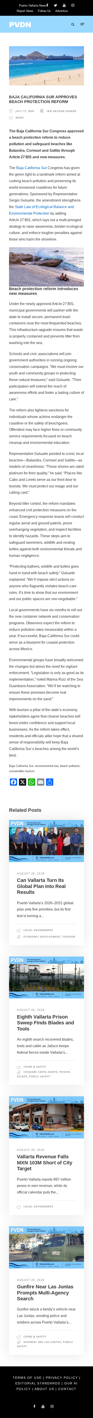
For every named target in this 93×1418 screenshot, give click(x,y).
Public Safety (39, 1076)
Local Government (38, 930)
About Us (45, 1389)
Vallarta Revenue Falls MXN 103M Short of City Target (44, 1162)
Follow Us (44, 11)
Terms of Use (28, 1377)
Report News (25, 11)
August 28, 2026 (31, 873)
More (20, 117)
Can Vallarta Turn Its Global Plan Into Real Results (41, 886)
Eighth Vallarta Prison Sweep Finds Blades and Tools (45, 1023)
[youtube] (64, 5)
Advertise (61, 11)
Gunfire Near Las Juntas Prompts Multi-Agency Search (45, 1292)
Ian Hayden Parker (61, 111)
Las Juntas (52, 1342)
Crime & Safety (34, 1066)
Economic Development (41, 936)
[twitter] (55, 5)
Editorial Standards (38, 1383)
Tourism (68, 936)
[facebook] (47, 5)
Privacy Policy (62, 1377)
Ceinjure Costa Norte (40, 1072)
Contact (67, 1389)
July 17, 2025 (25, 111)
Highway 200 (33, 1342)
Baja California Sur (31, 168)
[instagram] (72, 5)
